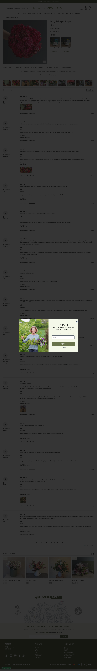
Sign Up (63, 343)
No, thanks (63, 347)
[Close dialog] (76, 321)
